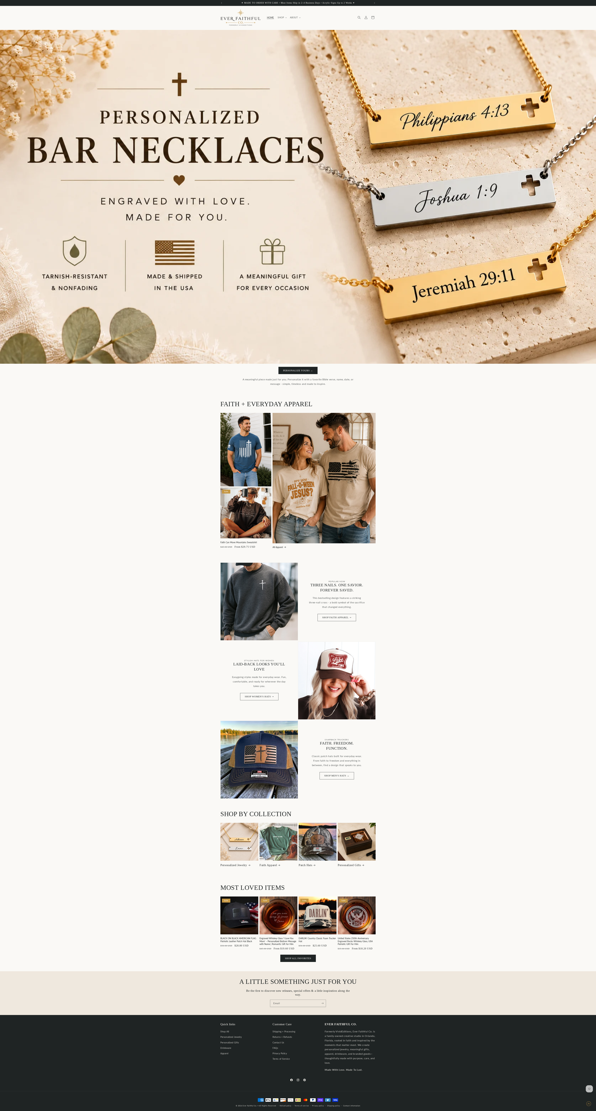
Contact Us (278, 1042)
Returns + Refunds (282, 1037)
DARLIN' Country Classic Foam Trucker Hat (317, 940)
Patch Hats (305, 865)
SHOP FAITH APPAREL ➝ (336, 617)
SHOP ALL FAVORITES (298, 958)
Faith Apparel (268, 865)
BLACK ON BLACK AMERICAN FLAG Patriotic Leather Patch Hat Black (238, 940)
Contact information (351, 1105)
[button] (282, 17)
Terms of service (302, 1105)
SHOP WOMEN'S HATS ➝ (259, 696)
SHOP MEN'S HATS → (336, 775)
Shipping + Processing (284, 1031)
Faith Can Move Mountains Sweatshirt (238, 542)
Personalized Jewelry (233, 865)
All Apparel (278, 547)
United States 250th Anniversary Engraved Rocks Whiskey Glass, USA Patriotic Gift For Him (355, 941)
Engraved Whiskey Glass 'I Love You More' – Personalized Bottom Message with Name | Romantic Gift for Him (278, 941)
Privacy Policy (280, 1053)
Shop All (224, 1031)
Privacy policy (318, 1105)
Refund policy (285, 1105)
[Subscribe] (322, 1003)
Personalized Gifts (349, 865)
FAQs (275, 1048)
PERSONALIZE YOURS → (298, 370)
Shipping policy (333, 1105)
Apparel (224, 1053)
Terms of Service (281, 1058)
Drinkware (225, 1048)
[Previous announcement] (221, 3)
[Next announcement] (374, 3)
